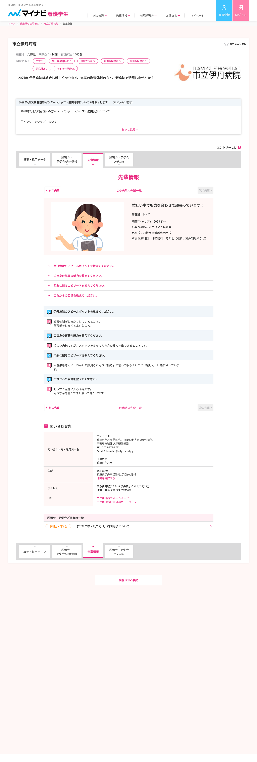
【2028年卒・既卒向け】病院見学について (90, 526)
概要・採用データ (34, 159)
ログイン (240, 15)
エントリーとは (227, 147)
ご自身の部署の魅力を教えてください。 (79, 276)
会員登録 (224, 15)
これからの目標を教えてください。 (76, 295)
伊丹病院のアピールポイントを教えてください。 (84, 266)
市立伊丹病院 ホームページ (113, 498)
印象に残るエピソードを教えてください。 (80, 285)
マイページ (198, 15)
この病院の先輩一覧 (129, 190)
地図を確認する (106, 478)
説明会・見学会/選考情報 (66, 159)
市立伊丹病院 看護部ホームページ (117, 502)
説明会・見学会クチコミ (119, 159)
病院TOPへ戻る (129, 580)
